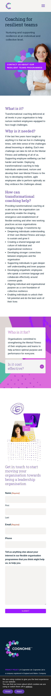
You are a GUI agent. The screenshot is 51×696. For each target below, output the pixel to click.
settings (29, 686)
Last (7, 517)
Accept (7, 691)
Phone (8, 538)
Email (12, 524)
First (7, 505)
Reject (19, 691)
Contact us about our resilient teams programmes (24, 66)
